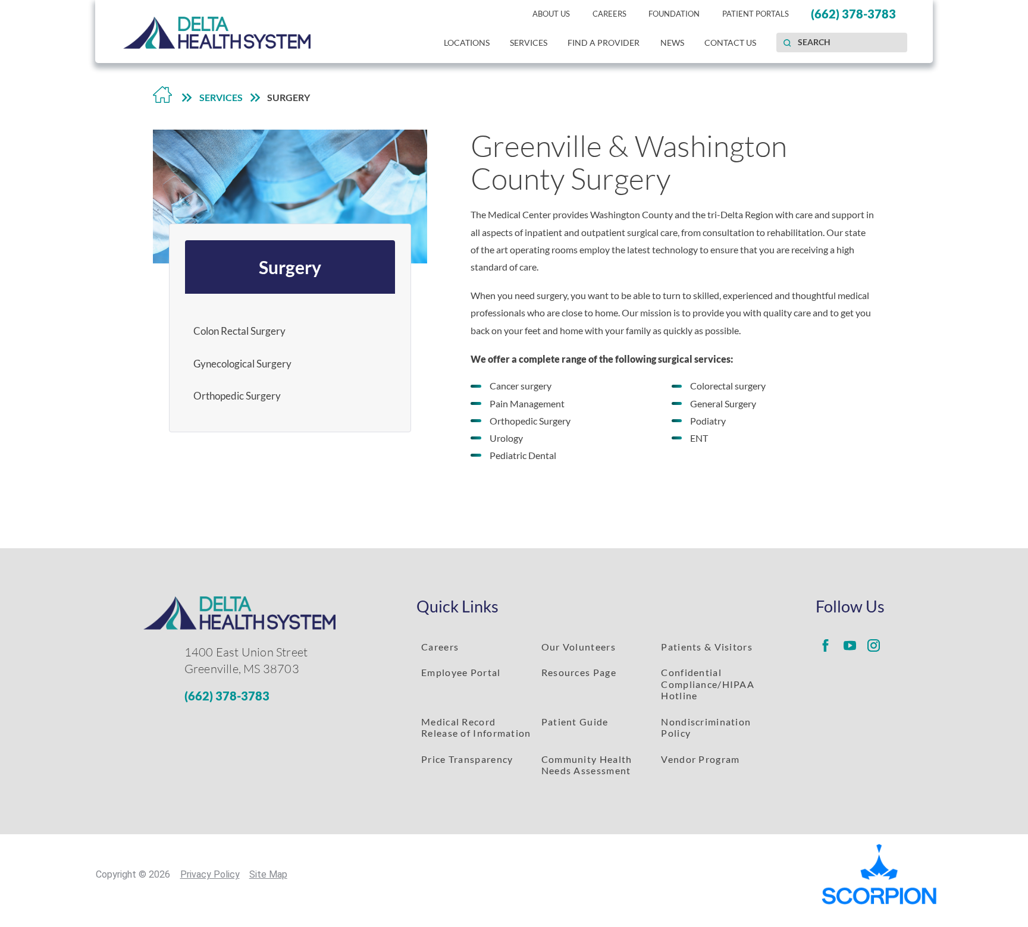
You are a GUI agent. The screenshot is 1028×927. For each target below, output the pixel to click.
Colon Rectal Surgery (239, 331)
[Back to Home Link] (162, 97)
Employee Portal (460, 672)
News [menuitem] (672, 42)
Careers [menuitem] (609, 13)
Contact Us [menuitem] (730, 42)
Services (221, 97)
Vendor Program (700, 759)
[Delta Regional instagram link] (873, 645)
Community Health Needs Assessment (586, 764)
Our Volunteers (578, 646)
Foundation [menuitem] (674, 13)
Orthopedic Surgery (237, 395)
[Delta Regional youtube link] (849, 645)
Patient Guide (575, 721)
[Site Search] (787, 42)
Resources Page (578, 672)
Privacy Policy (210, 874)
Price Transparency (467, 759)
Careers (440, 646)
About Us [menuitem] (551, 13)
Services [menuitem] (528, 42)
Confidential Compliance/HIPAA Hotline (707, 684)
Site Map (268, 874)
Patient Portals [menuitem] (755, 13)
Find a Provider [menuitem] (604, 42)
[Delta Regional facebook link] (825, 645)
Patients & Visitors (707, 646)
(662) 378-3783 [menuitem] (853, 14)
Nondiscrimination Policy (706, 727)
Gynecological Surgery (242, 363)
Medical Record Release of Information (476, 727)
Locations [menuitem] (467, 42)
